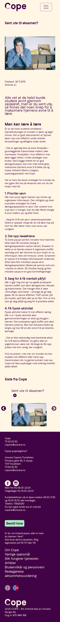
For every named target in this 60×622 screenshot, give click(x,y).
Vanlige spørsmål (17, 554)
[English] (7, 588)
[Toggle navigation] (46, 7)
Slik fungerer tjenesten (22, 559)
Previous (2, 407)
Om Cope (12, 550)
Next (52, 407)
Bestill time (14, 523)
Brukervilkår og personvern (24, 567)
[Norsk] (15, 588)
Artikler (10, 563)
